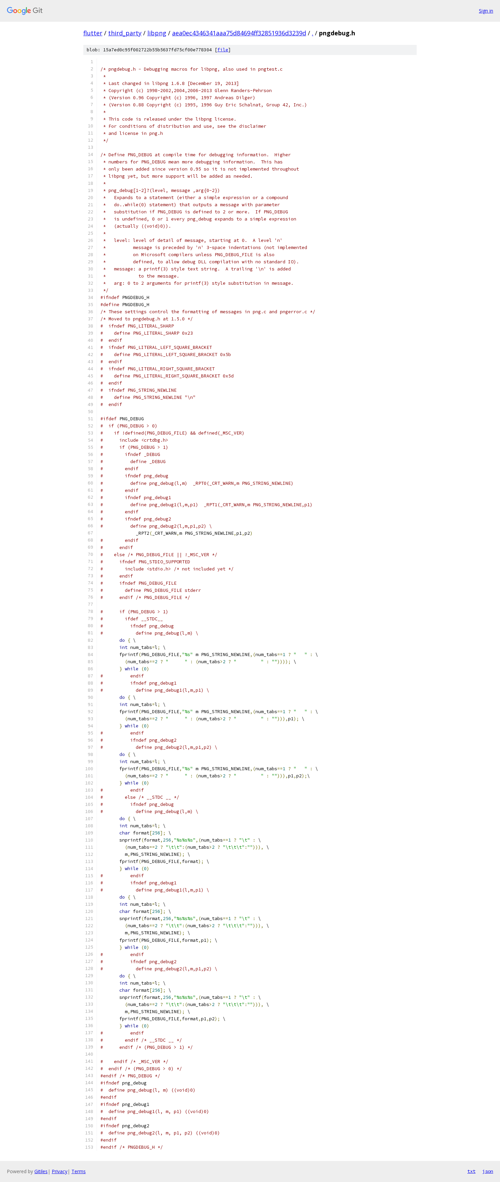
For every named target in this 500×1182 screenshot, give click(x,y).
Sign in (486, 10)
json (487, 1171)
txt (471, 1171)
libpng (156, 33)
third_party (124, 33)
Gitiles (41, 1171)
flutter (92, 33)
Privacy (59, 1171)
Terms (78, 1171)
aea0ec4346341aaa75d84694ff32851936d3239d (239, 33)
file (222, 50)
